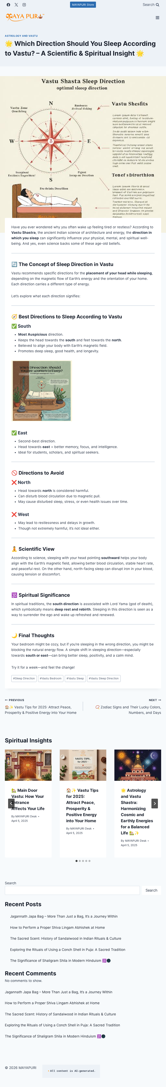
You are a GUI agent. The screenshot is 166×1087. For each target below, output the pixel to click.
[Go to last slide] (11, 803)
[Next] (154, 803)
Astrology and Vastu (21, 35)
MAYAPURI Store (83, 4)
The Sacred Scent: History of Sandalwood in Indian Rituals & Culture (65, 938)
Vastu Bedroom (51, 678)
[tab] (77, 861)
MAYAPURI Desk (26, 816)
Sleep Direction (24, 678)
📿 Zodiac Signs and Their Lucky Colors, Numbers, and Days (128, 706)
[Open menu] (157, 17)
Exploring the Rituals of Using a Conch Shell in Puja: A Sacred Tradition (67, 950)
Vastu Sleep (75, 678)
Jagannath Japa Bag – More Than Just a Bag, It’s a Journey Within (64, 916)
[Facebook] (8, 4)
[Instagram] (24, 4)
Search (10, 883)
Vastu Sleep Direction (104, 678)
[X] (16, 4)
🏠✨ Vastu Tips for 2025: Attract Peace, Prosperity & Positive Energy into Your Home (41, 706)
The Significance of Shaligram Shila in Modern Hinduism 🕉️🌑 (60, 961)
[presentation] (28, 765)
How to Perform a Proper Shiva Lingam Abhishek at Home (57, 927)
